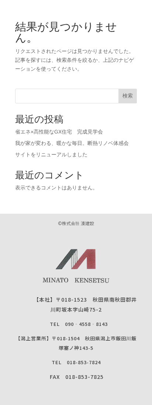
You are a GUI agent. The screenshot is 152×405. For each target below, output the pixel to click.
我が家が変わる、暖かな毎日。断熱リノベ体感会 (79, 143)
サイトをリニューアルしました (51, 154)
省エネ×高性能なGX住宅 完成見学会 (59, 132)
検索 (127, 96)
